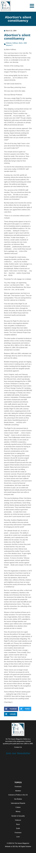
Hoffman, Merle (17, 43)
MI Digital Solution (25, 846)
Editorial (9, 43)
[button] (11, 709)
